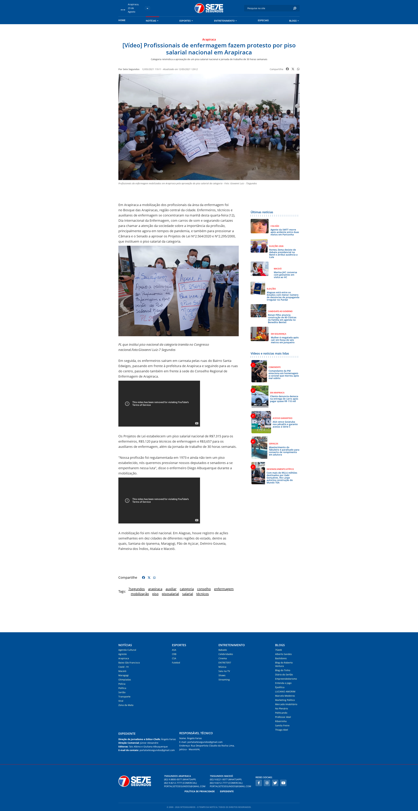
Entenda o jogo (283, 683)
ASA (174, 649)
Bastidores (281, 658)
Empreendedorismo (286, 678)
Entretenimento (224, 20)
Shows (221, 675)
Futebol (176, 662)
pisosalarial (170, 594)
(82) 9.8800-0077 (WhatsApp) (180, 779)
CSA (174, 658)
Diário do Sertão (284, 674)
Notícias (151, 20)
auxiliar (171, 589)
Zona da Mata (125, 705)
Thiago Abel (281, 729)
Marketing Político (285, 700)
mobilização (140, 594)
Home (121, 20)
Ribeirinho (281, 721)
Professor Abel (283, 717)
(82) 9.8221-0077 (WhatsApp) (225, 779)
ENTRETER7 (224, 662)
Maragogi (123, 675)
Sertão (121, 692)
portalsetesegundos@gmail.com (184, 786)
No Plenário (281, 708)
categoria (187, 589)
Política (122, 688)
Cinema (222, 658)
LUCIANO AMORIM (285, 691)
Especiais (263, 20)
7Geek (278, 649)
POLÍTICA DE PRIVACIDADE (200, 791)
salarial (187, 594)
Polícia (121, 683)
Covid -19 (123, 666)
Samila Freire (282, 725)
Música (222, 666)
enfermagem (224, 589)
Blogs (293, 20)
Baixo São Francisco (129, 662)
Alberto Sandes (283, 654)
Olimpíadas (124, 679)
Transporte (124, 696)
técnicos (202, 594)
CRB (174, 654)
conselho (204, 589)
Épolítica (279, 687)
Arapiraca (123, 658)
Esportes (185, 20)
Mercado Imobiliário (286, 704)
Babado (222, 649)
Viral (120, 700)
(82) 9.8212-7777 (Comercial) (180, 782)
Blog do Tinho (282, 670)
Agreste (122, 654)
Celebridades (225, 654)
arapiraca (155, 589)
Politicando (281, 712)
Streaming (224, 679)
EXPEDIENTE (127, 734)
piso (155, 594)
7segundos (136, 589)
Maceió (122, 671)
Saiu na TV (224, 671)
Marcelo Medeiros (285, 695)
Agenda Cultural (127, 649)
